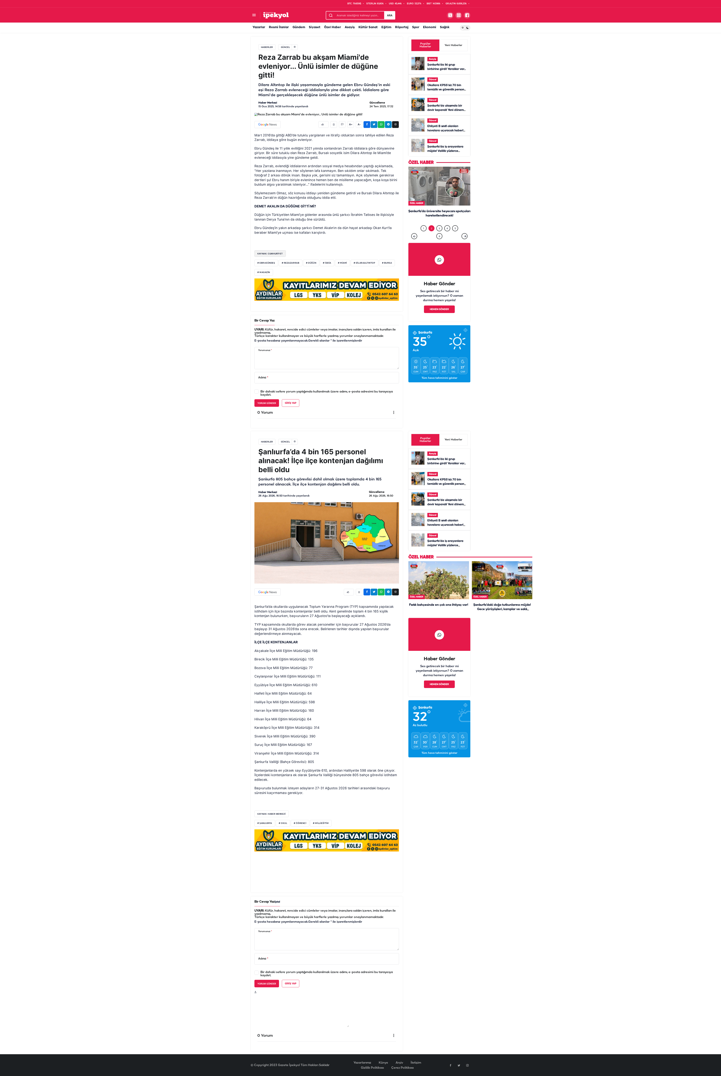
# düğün (311, 263)
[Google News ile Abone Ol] (267, 124)
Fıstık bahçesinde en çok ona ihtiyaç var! (438, 605)
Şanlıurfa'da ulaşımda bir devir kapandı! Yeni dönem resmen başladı (445, 110)
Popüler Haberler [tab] (425, 45)
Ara (389, 15)
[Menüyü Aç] (254, 15)
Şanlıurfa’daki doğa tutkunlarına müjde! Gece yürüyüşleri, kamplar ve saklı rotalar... (502, 609)
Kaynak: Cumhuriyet (270, 253)
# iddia (327, 263)
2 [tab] (431, 228)
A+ (350, 124)
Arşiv (399, 1062)
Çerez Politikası (402, 1067)
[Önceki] (414, 236)
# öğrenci (300, 823)
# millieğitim (321, 823)
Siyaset (314, 27)
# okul (283, 823)
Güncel (432, 79)
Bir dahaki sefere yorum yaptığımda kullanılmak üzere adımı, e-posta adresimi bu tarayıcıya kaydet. (326, 393)
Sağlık (444, 27)
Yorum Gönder (266, 403)
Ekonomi (429, 27)
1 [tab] (423, 228)
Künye (383, 1062)
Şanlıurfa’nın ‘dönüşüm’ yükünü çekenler (439, 211)
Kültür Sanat (368, 27)
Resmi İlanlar (279, 27)
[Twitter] (459, 1065)
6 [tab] (439, 236)
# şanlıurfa (264, 823)
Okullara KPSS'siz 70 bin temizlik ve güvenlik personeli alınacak (447, 89)
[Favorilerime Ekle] (333, 124)
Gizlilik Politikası (372, 1067)
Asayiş (350, 27)
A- (359, 124)
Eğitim (386, 27)
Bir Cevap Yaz (264, 320)
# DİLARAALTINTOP (364, 263)
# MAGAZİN (263, 272)
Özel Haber (332, 27)
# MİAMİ (342, 263)
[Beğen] (323, 124)
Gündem (299, 27)
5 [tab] (455, 228)
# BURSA (387, 263)
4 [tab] (447, 228)
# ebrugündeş (266, 263)
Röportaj (401, 27)
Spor (415, 27)
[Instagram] (467, 1065)
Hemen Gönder (439, 309)
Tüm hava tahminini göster (439, 378)
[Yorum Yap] (342, 124)
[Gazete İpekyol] (276, 15)
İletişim (416, 1062)
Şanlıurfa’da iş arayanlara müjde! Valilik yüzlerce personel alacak (445, 151)
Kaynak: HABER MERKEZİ (271, 814)
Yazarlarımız (362, 1062)
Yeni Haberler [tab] (453, 45)
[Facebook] (450, 1065)
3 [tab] (439, 228)
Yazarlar (259, 27)
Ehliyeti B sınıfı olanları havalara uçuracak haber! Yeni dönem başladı (445, 130)
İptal (277, 902)
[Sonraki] (465, 236)
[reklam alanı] (326, 289)
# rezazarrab (290, 263)
